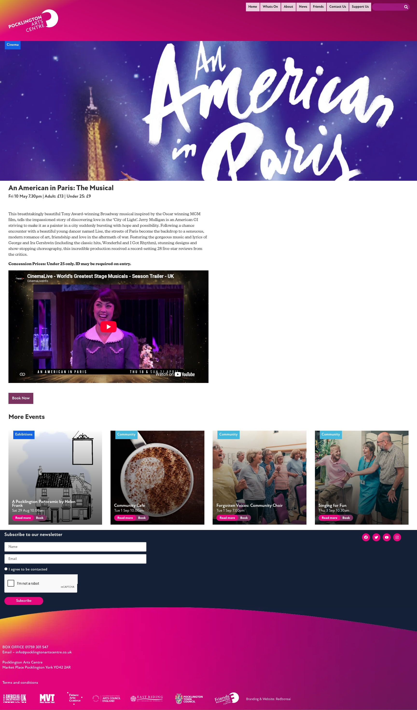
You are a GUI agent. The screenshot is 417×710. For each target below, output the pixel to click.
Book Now (21, 398)
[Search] (406, 7)
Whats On (270, 7)
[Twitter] (376, 537)
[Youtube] (387, 537)
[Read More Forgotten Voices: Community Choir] (226, 518)
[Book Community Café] (141, 518)
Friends (318, 7)
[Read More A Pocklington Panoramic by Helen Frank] (22, 518)
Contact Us (337, 7)
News (303, 7)
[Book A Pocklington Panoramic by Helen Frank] (39, 518)
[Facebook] (366, 537)
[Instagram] (397, 537)
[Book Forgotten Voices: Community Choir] (243, 518)
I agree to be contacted (28, 569)
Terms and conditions (20, 683)
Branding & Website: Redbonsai (268, 699)
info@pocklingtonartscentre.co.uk (44, 652)
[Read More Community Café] (124, 518)
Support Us (360, 7)
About (288, 7)
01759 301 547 (36, 647)
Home (252, 7)
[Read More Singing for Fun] (329, 518)
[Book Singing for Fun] (346, 518)
